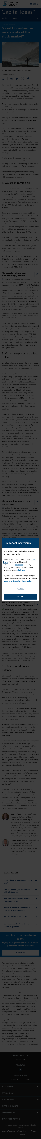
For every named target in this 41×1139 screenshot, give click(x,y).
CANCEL (20, 589)
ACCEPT (20, 596)
